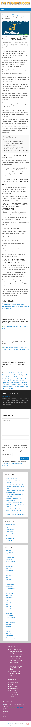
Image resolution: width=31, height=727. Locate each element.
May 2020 (8, 631)
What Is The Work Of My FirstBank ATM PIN (16, 151)
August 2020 (9, 624)
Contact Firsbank (7, 375)
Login (7, 527)
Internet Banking (8, 44)
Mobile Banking (19, 44)
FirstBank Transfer (18, 386)
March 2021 (9, 609)
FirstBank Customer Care (16, 377)
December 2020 (10, 615)
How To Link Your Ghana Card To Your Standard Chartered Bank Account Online (16, 486)
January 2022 (9, 586)
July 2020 (8, 626)
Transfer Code (11, 46)
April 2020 (8, 633)
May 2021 (8, 604)
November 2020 (10, 617)
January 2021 (9, 613)
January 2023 (9, 559)
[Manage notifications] (27, 724)
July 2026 (8, 550)
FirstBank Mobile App (21, 379)
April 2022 (8, 579)
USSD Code (20, 46)
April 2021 (8, 606)
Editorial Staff (7, 42)
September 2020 (10, 622)
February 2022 (10, 584)
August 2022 (9, 570)
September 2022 (10, 568)
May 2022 (8, 577)
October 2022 (9, 566)
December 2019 (10, 638)
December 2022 (10, 561)
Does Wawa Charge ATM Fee (14, 502)
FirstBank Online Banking (13, 384)
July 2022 (8, 573)
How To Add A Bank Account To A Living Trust (15, 673)
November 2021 (10, 591)
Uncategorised (10, 538)
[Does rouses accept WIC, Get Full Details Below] (15, 333)
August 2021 (9, 597)
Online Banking (10, 531)
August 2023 (9, 553)
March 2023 (9, 555)
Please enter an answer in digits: (13, 451)
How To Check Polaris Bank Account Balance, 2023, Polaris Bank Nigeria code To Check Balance (15, 321)
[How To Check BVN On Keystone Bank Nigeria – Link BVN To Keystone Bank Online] (15, 354)
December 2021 (10, 588)
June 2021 (8, 602)
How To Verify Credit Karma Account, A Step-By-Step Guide (16, 651)
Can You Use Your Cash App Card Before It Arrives (16, 667)
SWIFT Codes (9, 533)
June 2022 (8, 575)
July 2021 (8, 600)
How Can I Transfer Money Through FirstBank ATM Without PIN (13, 148)
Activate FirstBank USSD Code (14, 373)
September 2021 (10, 595)
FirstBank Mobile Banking (10, 381)
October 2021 (9, 593)
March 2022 (9, 582)
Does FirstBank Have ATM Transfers (13, 141)
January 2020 (9, 635)
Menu (2, 9)
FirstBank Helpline (7, 379)
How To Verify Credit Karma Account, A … (16, 705)
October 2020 (9, 620)
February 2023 (10, 557)
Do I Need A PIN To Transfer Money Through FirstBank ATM (14, 144)
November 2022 (10, 564)
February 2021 (10, 611)
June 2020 (8, 629)
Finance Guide (18, 375)
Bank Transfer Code (19, 725)
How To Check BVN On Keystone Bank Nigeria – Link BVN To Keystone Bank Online (14, 364)
